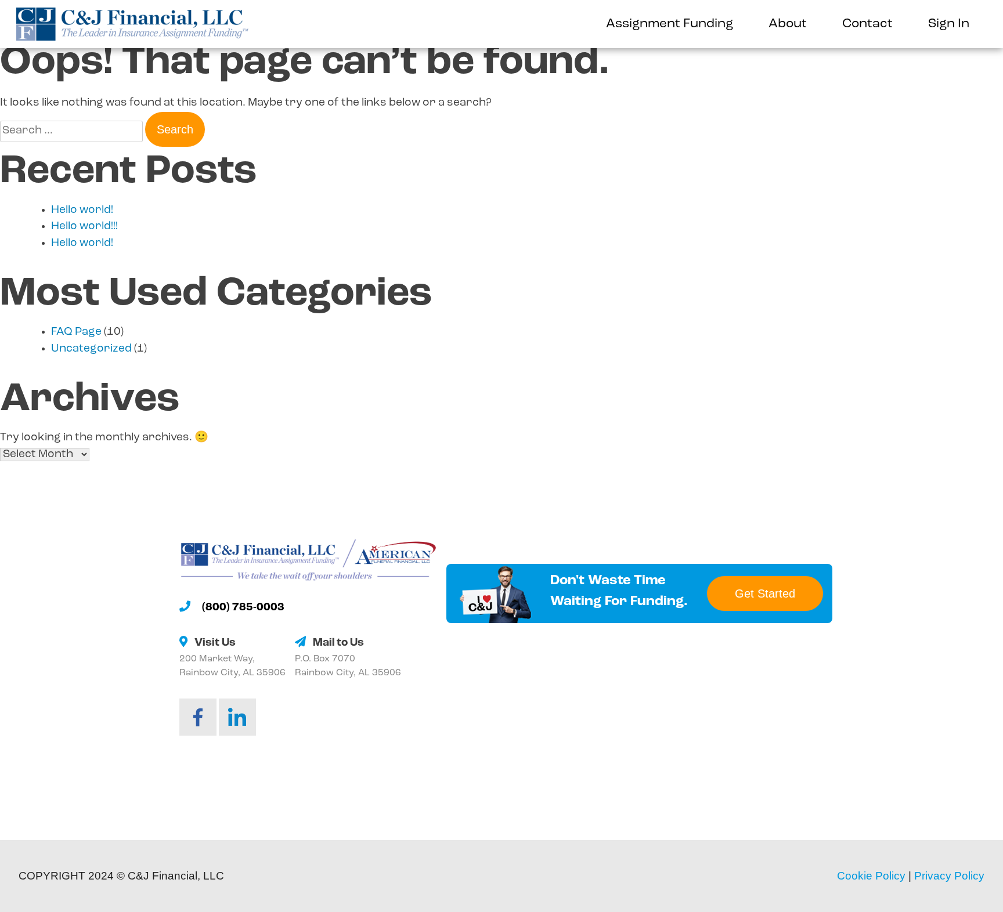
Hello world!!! (84, 226)
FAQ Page (76, 332)
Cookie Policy (871, 876)
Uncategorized (91, 348)
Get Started (765, 593)
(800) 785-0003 (243, 607)
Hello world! (82, 210)
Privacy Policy (949, 876)
